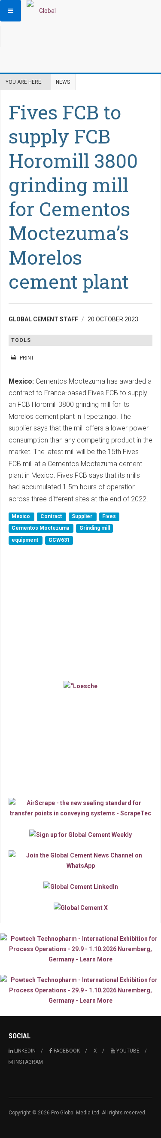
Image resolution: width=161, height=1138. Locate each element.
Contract (51, 516)
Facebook (66, 1051)
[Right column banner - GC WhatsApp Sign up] (80, 860)
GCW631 (59, 540)
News (63, 82)
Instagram (28, 1062)
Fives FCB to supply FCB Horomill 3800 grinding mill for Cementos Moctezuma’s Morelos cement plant (73, 196)
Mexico (21, 516)
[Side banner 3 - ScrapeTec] (80, 808)
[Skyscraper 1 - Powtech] (80, 949)
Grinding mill (94, 528)
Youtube (127, 1051)
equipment (25, 540)
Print (26, 358)
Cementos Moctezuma (41, 528)
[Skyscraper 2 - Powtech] (80, 990)
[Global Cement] (44, 10)
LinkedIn (24, 1051)
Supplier (83, 516)
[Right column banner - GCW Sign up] (80, 834)
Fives (109, 516)
